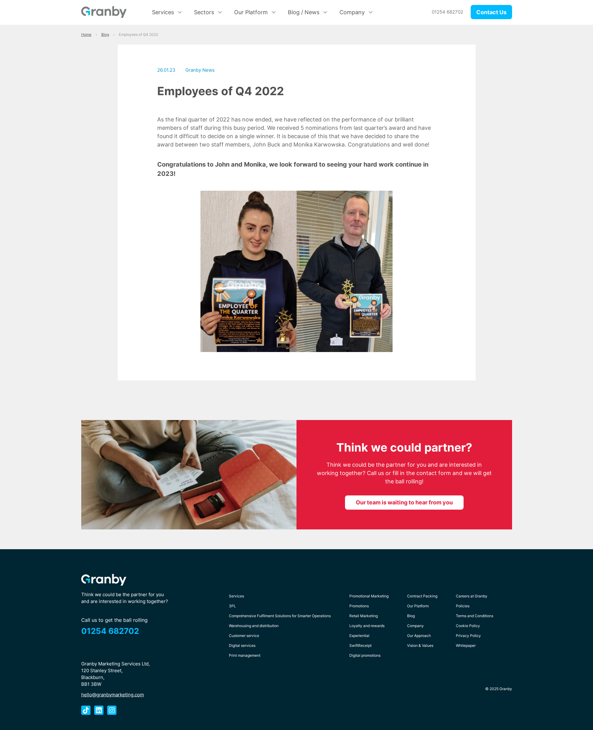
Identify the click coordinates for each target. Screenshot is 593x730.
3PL (232, 606)
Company (352, 12)
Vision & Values (420, 645)
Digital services (242, 645)
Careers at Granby (471, 596)
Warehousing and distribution (254, 625)
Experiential (359, 635)
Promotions (359, 606)
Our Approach (419, 635)
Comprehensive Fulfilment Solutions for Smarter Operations (280, 615)
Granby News (200, 70)
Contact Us (491, 12)
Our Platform (251, 12)
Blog (411, 615)
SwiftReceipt (360, 645)
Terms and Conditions (474, 615)
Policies (462, 606)
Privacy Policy (468, 635)
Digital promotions (365, 655)
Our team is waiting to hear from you (404, 502)
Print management (244, 655)
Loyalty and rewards (367, 625)
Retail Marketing (363, 615)
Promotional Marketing (369, 596)
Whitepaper (466, 645)
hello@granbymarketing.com (112, 695)
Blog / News (303, 12)
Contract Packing (422, 596)
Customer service (244, 635)
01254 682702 (447, 12)
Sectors (204, 12)
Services (163, 12)
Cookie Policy (468, 625)
